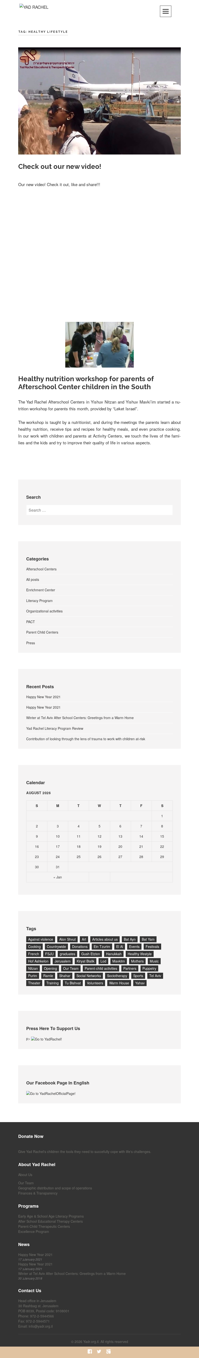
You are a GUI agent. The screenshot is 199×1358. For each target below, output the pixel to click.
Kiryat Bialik (85, 961)
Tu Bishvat (73, 982)
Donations (80, 946)
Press (30, 642)
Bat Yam (148, 939)
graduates (67, 953)
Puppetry (149, 968)
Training (52, 982)
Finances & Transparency (38, 1193)
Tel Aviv (155, 975)
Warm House (119, 982)
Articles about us (105, 939)
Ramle (48, 975)
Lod (103, 961)
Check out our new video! (59, 167)
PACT (30, 621)
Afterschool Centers (41, 569)
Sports (138, 975)
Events (134, 946)
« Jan (57, 877)
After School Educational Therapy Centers (50, 1221)
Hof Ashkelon (38, 961)
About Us (25, 1174)
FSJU (49, 953)
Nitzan (33, 968)
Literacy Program (39, 600)
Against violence (40, 939)
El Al (119, 946)
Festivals (152, 946)
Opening (50, 968)
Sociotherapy (117, 975)
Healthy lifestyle (140, 953)
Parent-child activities (101, 968)
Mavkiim (118, 961)
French (33, 953)
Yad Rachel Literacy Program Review (54, 728)
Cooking (34, 946)
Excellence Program (33, 1231)
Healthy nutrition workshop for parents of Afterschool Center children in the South (86, 383)
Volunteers (95, 982)
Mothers (137, 961)
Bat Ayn (130, 939)
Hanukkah (114, 953)
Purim (32, 975)
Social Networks (88, 975)
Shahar (64, 975)
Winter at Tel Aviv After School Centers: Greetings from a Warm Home (80, 717)
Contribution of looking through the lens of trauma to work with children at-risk (85, 738)
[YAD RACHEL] (33, 10)
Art (84, 939)
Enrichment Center (40, 589)
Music (154, 961)
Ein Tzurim (102, 946)
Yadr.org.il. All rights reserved (105, 1341)
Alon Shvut (67, 939)
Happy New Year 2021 (43, 696)
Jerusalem (63, 961)
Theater (34, 982)
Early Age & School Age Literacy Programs (51, 1216)
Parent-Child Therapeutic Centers (44, 1226)
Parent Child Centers (42, 632)
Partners (129, 968)
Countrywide (56, 946)
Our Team (71, 968)
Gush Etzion (90, 953)
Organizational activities (44, 611)
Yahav (140, 982)
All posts (32, 579)
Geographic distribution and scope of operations (55, 1188)
